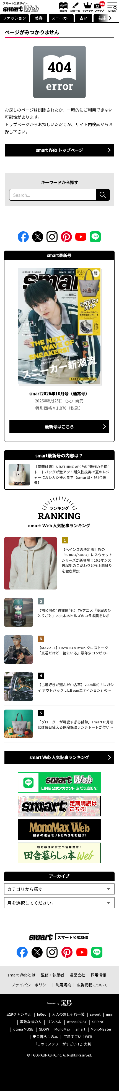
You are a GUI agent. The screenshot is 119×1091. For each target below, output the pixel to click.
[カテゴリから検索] (59, 888)
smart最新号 (62, 6)
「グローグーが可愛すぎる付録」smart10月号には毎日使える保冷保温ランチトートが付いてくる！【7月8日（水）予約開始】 (75, 724)
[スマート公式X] (37, 238)
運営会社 (77, 975)
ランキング (87, 6)
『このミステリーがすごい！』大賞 (62, 1044)
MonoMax (62, 1029)
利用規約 (63, 985)
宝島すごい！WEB (77, 1036)
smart (80, 1029)
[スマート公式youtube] (80, 238)
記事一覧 (74, 6)
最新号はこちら (59, 426)
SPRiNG (98, 1022)
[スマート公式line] (95, 238)
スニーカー (61, 18)
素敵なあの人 (31, 1022)
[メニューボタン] (112, 7)
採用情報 (98, 975)
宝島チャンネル (19, 1014)
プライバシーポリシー (30, 985)
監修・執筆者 (52, 975)
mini (109, 1014)
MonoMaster (101, 1029)
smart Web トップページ (59, 150)
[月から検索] (59, 902)
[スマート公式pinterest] (66, 238)
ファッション (14, 18)
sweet (95, 1014)
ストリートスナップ (99, 6)
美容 (39, 18)
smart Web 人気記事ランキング (59, 757)
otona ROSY (77, 1022)
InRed (41, 1014)
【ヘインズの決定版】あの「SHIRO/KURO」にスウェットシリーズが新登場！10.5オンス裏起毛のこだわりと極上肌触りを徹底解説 (87, 560)
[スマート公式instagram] (52, 238)
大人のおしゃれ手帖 (68, 1014)
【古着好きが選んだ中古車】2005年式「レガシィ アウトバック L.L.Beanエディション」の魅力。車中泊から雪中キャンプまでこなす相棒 (76, 687)
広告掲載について (92, 985)
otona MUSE (23, 1029)
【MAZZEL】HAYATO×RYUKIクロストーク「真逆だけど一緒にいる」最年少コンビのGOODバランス (73, 650)
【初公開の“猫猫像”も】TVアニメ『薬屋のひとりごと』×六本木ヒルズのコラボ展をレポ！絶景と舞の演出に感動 (75, 613)
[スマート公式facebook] (23, 238)
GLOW (44, 1029)
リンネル (54, 1022)
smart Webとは (21, 975)
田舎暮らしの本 (45, 1036)
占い (83, 18)
